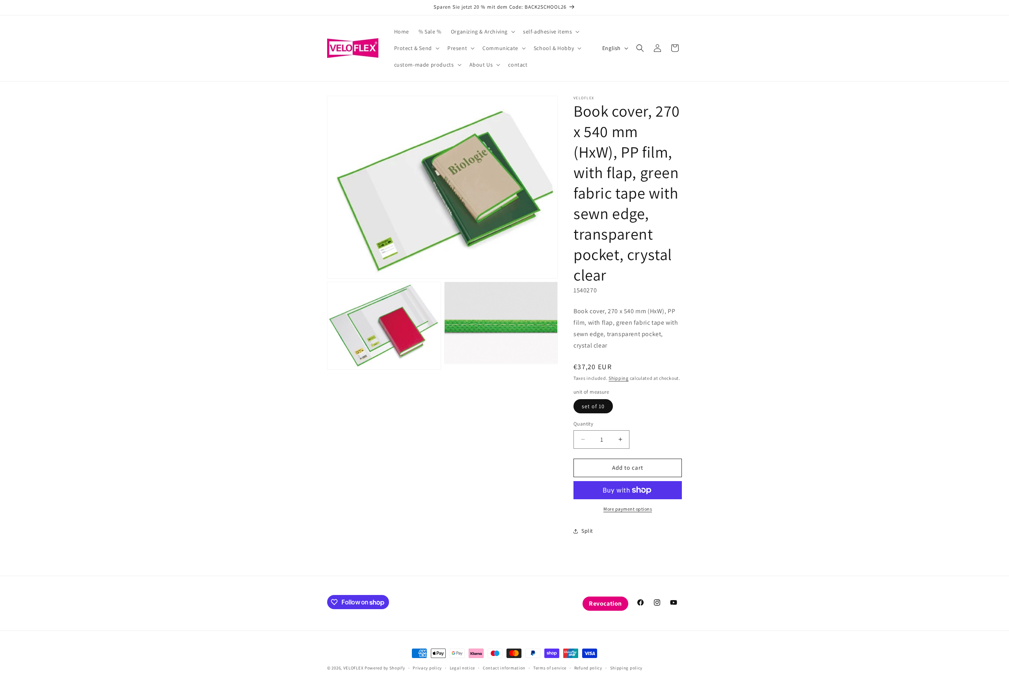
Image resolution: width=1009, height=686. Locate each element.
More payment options (627, 509)
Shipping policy (626, 668)
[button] (482, 31)
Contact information (504, 668)
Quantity (583, 423)
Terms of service (549, 668)
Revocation (605, 603)
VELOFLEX (353, 668)
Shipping (619, 378)
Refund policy (588, 668)
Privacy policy (427, 668)
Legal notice (462, 668)
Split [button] (587, 530)
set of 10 (593, 406)
